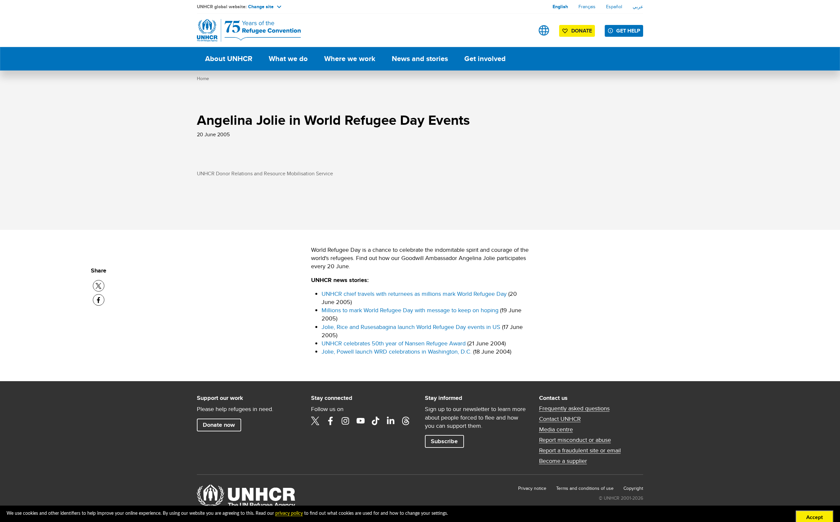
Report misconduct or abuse (575, 440)
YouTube (360, 421)
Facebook (330, 421)
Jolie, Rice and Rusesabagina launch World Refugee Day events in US (411, 327)
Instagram (345, 421)
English (560, 6)
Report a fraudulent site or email (580, 450)
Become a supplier (563, 461)
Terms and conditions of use (585, 488)
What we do (288, 58)
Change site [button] (261, 6)
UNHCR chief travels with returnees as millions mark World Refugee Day (414, 294)
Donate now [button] (219, 425)
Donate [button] (581, 30)
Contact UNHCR (560, 419)
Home (203, 78)
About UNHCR (228, 58)
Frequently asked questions (574, 408)
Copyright (633, 488)
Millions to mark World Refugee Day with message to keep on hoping (410, 310)
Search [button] (523, 30)
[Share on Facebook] (98, 300)
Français (587, 6)
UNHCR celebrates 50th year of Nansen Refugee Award (394, 343)
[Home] (243, 30)
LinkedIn (391, 421)
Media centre (556, 429)
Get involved (485, 58)
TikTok (375, 421)
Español (614, 6)
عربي (638, 6)
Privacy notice (532, 488)
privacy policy (289, 513)
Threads (406, 421)
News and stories (420, 58)
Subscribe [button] (444, 441)
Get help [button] (628, 30)
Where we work (349, 58)
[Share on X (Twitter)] (98, 286)
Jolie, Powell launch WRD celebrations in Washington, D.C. (397, 351)
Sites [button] (543, 30)
